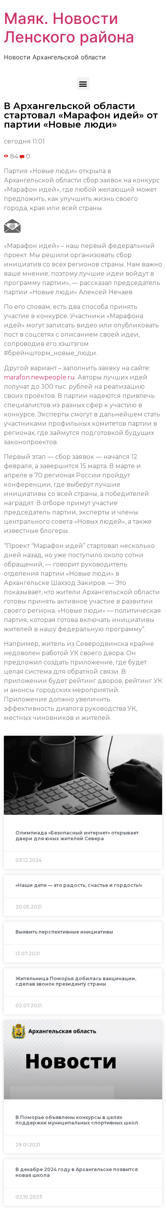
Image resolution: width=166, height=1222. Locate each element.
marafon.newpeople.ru (39, 377)
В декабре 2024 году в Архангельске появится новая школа (76, 1172)
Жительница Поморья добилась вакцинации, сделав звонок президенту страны (75, 981)
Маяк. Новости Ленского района (69, 27)
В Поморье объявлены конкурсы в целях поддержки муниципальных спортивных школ (76, 1120)
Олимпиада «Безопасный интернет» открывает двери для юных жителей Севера (77, 835)
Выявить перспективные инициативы (64, 932)
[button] (83, 83)
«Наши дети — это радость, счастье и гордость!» (78, 885)
